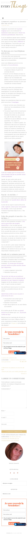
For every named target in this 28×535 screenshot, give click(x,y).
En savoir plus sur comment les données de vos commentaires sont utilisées (11, 439)
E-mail (4, 417)
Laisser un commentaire (9, 357)
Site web (4, 424)
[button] (14, 17)
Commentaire (6, 389)
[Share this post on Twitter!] (22, 361)
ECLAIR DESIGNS (17, 533)
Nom (3, 411)
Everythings (14, 7)
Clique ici (14, 323)
